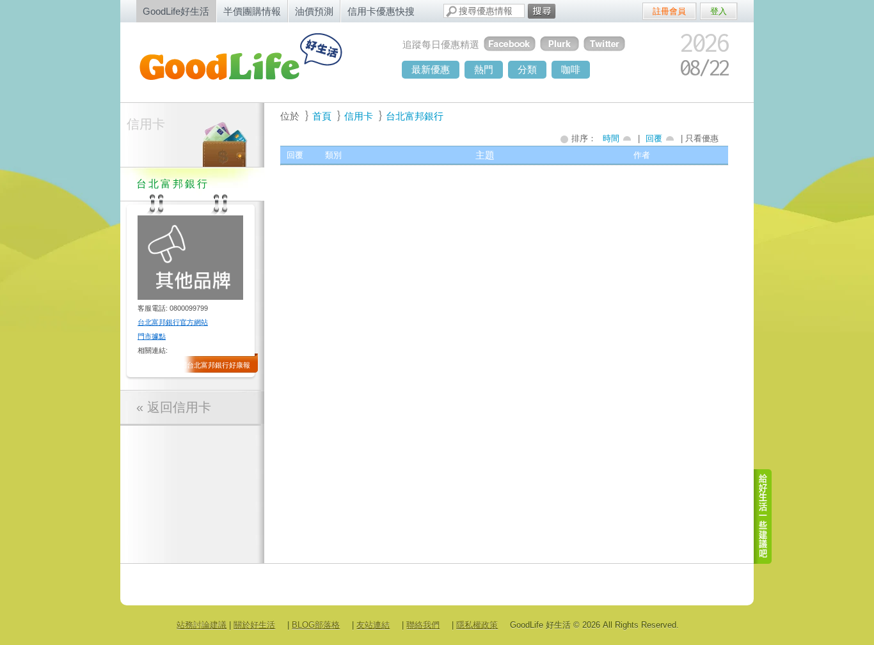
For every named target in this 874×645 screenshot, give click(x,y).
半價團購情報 (252, 11)
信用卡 (146, 124)
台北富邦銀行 (414, 116)
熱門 (483, 69)
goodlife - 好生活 (254, 61)
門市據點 (152, 336)
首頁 (321, 116)
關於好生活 (254, 625)
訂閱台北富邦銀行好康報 (211, 365)
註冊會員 (669, 11)
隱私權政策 (477, 625)
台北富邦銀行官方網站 (173, 322)
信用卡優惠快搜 (381, 11)
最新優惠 (430, 69)
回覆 (654, 138)
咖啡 (570, 69)
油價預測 (314, 11)
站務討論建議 (201, 625)
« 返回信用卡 (173, 407)
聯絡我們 (423, 625)
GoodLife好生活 (176, 11)
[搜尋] (541, 11)
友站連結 (373, 625)
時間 (611, 138)
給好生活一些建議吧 (763, 516)
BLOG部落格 (316, 625)
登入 (718, 11)
